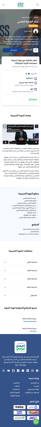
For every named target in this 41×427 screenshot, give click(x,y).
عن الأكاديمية (35, 383)
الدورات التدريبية (26, 17)
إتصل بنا (36, 386)
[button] (3, 5)
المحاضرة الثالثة (32, 279)
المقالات (17, 386)
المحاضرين (16, 383)
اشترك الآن (32, 99)
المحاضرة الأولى (32, 262)
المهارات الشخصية (33, 25)
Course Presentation (30, 321)
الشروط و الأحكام (15, 392)
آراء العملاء (16, 389)
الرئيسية (36, 17)
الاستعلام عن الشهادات (32, 392)
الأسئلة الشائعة (15, 396)
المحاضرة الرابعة (32, 287)
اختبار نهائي (33, 295)
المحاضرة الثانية (32, 270)
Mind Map (33, 331)
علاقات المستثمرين (33, 389)
